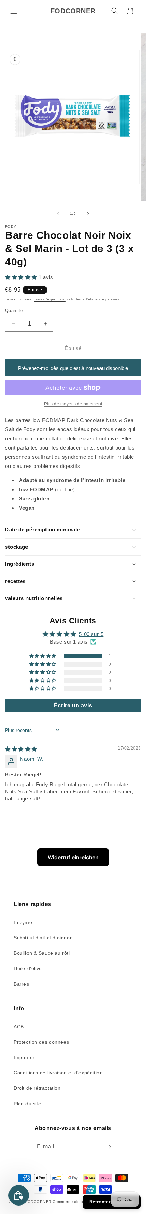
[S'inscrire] (108, 1147)
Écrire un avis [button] (73, 705)
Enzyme (23, 922)
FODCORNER (38, 1202)
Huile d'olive (28, 968)
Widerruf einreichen (73, 857)
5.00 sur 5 (91, 634)
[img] (21, 749)
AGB (19, 1027)
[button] (13, 10)
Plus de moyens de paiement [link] (73, 404)
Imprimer (24, 1057)
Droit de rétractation (37, 1088)
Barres (21, 984)
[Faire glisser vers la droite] (87, 213)
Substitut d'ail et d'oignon (43, 937)
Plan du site (27, 1103)
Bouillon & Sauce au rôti (42, 953)
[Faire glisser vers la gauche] (58, 213)
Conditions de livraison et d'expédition (58, 1072)
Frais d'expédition (50, 299)
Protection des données (41, 1042)
